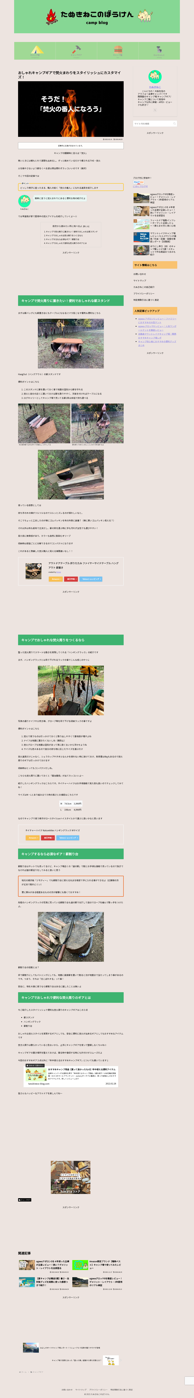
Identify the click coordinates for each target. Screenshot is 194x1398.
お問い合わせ (139, 274)
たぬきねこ (155, 87)
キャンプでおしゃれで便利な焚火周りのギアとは (66, 243)
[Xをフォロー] (155, 110)
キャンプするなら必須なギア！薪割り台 (62, 239)
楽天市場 (71, 579)
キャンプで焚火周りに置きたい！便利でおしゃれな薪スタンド (72, 231)
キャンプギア (25, 1200)
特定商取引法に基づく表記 (146, 299)
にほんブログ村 (140, 186)
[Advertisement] (71, 273)
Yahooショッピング (91, 579)
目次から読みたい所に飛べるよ (67, 226)
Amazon (56, 579)
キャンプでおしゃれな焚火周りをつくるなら (64, 235)
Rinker (58, 572)
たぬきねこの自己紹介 (144, 287)
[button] (174, 123)
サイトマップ (139, 280)
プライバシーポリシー (144, 293)
